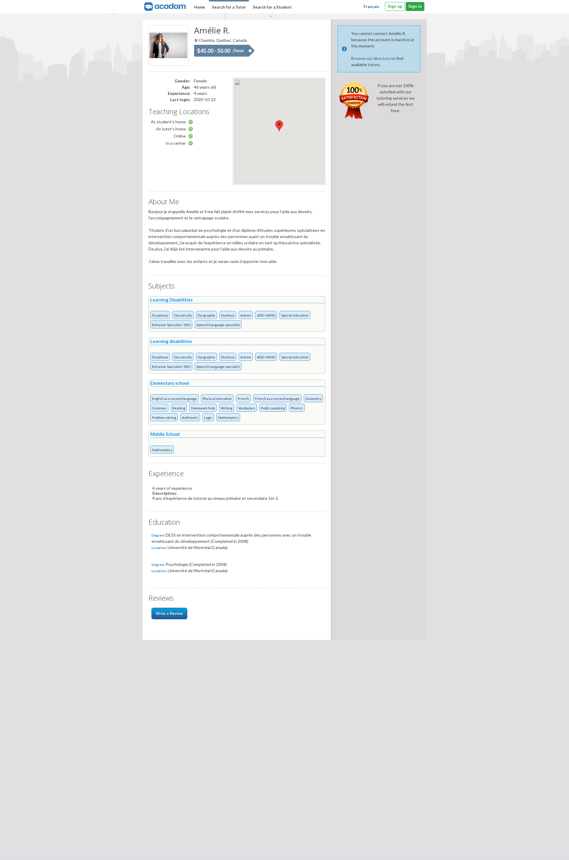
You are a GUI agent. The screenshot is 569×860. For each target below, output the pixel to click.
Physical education (217, 399)
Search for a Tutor (229, 7)
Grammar (159, 408)
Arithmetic (190, 417)
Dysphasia (160, 315)
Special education (295, 315)
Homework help (203, 408)
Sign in (415, 6)
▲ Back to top (549, 850)
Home (199, 7)
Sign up (395, 6)
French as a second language (277, 399)
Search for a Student (272, 7)
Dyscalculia (183, 315)
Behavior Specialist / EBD (171, 325)
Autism (245, 315)
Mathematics (228, 417)
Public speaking (273, 408)
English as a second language (174, 399)
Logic (208, 417)
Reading (178, 408)
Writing (226, 408)
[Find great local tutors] (164, 5)
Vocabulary (246, 408)
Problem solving (164, 417)
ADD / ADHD (266, 315)
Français (371, 6)
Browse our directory (370, 58)
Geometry (313, 399)
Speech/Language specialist (218, 325)
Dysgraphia (206, 315)
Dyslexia (227, 315)
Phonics (297, 408)
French (243, 399)
